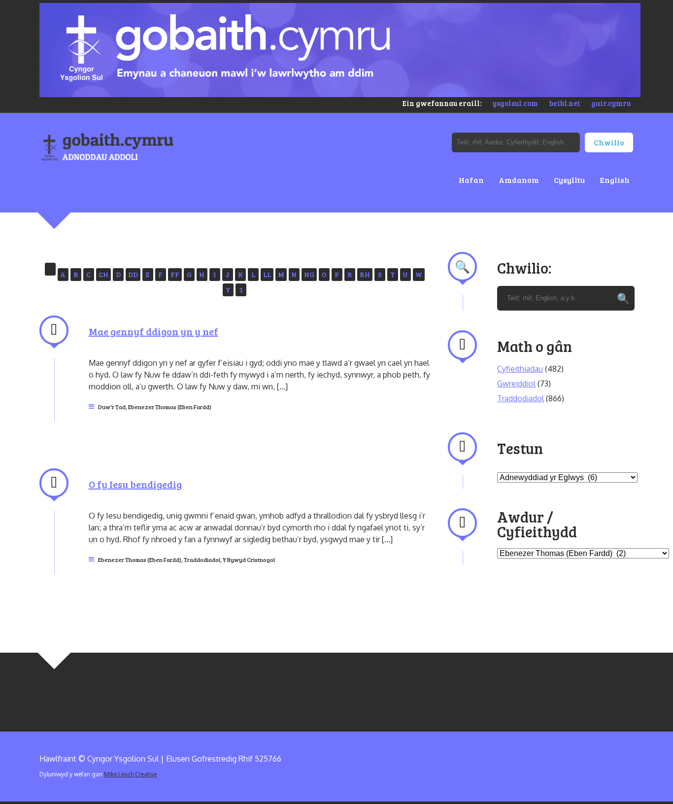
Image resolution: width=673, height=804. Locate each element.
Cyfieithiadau (520, 369)
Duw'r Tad (112, 407)
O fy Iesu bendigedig (135, 484)
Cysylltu (569, 180)
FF (174, 274)
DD (133, 274)
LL (267, 274)
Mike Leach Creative (130, 774)
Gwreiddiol (516, 383)
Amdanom (519, 180)
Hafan (471, 180)
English (615, 180)
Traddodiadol (202, 559)
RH (365, 274)
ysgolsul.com (515, 103)
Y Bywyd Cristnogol (249, 559)
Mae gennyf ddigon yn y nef (153, 331)
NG (309, 274)
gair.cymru (611, 103)
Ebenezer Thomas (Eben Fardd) (169, 407)
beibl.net (564, 103)
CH (103, 274)
